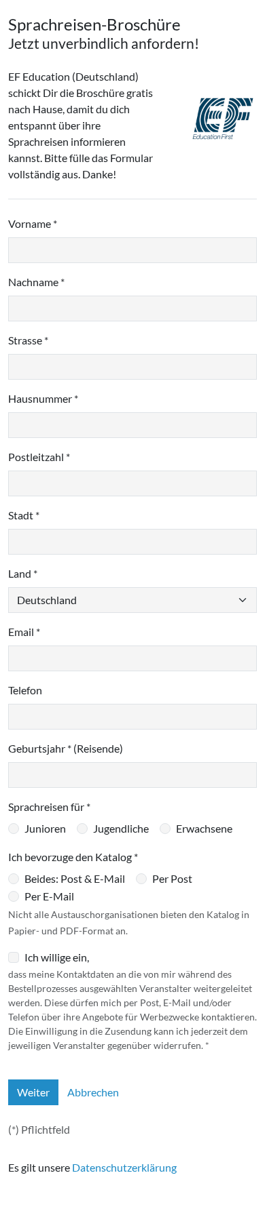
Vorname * (32, 223)
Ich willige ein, (56, 957)
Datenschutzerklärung (124, 1167)
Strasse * (28, 340)
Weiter (33, 1092)
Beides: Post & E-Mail (74, 878)
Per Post (172, 878)
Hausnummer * (43, 398)
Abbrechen (93, 1092)
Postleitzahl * (39, 456)
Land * (22, 573)
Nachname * (36, 281)
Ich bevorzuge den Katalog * (73, 856)
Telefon (25, 689)
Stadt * (23, 515)
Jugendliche (121, 828)
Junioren (45, 828)
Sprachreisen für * (49, 806)
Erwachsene (204, 828)
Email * (24, 631)
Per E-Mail (49, 896)
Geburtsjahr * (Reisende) (65, 748)
